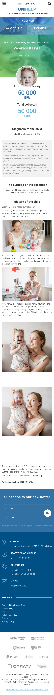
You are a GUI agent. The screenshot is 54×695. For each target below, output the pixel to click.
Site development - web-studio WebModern (27, 689)
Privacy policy (8, 621)
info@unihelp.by (18, 585)
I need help (40, 28)
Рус (33, 3)
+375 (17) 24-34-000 (21, 570)
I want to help (13, 28)
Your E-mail (9, 518)
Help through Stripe (10, 615)
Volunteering (7, 608)
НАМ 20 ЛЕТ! (27, 20)
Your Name (9, 509)
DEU (27, 3)
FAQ (4, 612)
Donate (5, 618)
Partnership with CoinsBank (14, 605)
